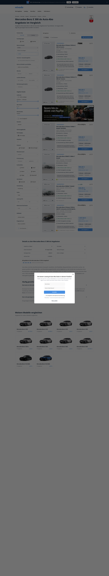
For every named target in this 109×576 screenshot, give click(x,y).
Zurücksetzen (23, 228)
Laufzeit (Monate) (21, 77)
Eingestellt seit (20, 221)
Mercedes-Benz (33, 16)
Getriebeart (19, 179)
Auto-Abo (22, 16)
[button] (69, 7)
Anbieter (19, 213)
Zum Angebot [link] (84, 69)
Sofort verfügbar (23, 97)
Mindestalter (20, 111)
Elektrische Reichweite (22, 205)
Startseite (17, 16)
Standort (19, 121)
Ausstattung (20, 185)
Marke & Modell (20, 45)
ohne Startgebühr (23, 118)
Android (74, 2)
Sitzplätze (19, 139)
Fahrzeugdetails (21, 129)
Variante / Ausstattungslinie (23, 57)
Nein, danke (54, 300)
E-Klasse (39, 16)
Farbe (18, 192)
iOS (68, 2)
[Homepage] (19, 7)
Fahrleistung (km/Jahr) (22, 84)
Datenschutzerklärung (59, 295)
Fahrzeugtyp (20, 132)
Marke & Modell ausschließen (24, 64)
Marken (27, 16)
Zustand (19, 145)
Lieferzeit (19, 95)
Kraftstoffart (20, 165)
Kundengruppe (20, 38)
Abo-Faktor (19, 104)
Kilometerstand (20, 151)
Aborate (19, 71)
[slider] (17, 101)
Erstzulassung (20, 158)
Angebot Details (21, 92)
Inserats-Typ (20, 33)
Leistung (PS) (20, 199)
